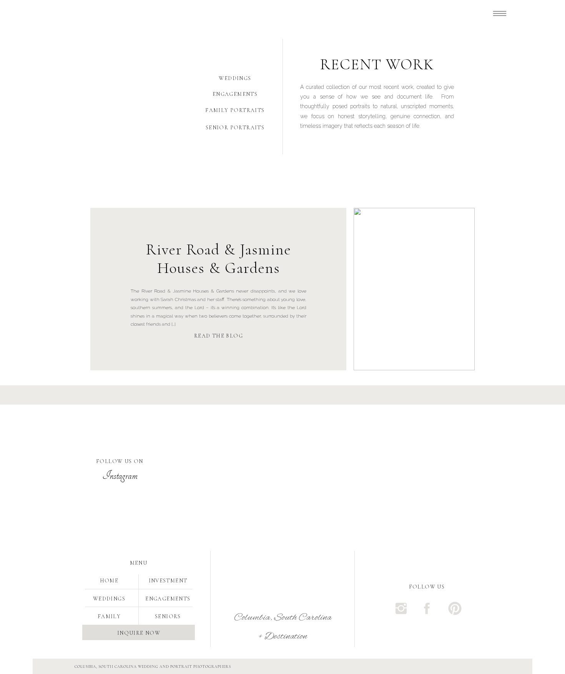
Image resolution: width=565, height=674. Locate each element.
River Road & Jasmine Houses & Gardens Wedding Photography (218, 268)
